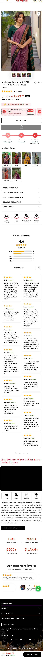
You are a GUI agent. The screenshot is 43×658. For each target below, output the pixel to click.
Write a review (19, 267)
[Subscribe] (40, 624)
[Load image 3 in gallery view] (24, 75)
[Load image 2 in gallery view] (19, 75)
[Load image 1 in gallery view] (14, 75)
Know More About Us (13, 528)
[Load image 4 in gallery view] (29, 75)
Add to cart (32, 654)
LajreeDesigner (17, 648)
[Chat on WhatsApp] (38, 589)
